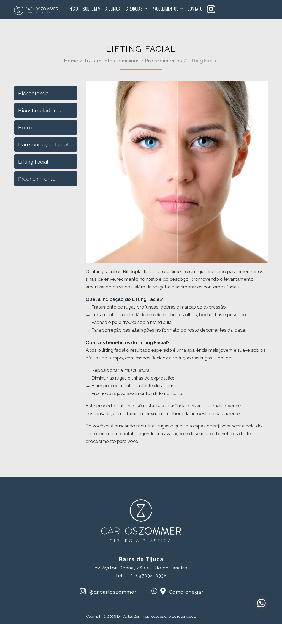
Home (71, 61)
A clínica (113, 9)
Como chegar (185, 592)
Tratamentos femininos (112, 61)
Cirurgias (134, 9)
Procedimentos (165, 9)
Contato (195, 9)
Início (73, 9)
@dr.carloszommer (112, 592)
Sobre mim (92, 9)
